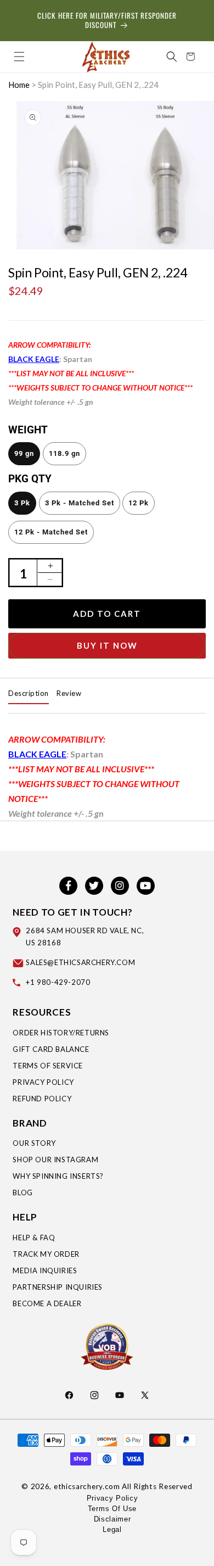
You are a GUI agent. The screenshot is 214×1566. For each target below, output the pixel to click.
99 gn (24, 453)
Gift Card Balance (51, 1049)
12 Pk (138, 503)
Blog (22, 1192)
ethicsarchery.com (87, 1486)
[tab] (28, 693)
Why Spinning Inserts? (58, 1176)
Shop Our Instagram (55, 1159)
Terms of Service (48, 1065)
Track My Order (46, 1254)
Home (19, 85)
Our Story (34, 1143)
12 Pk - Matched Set (51, 532)
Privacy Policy (43, 1082)
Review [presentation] (69, 693)
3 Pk (22, 503)
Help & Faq (34, 1237)
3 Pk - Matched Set (79, 503)
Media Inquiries (45, 1270)
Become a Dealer (47, 1303)
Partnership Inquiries (58, 1287)
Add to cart (107, 613)
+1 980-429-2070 (58, 982)
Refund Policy (42, 1098)
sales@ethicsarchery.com (80, 962)
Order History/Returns (61, 1032)
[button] (19, 56)
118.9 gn (64, 453)
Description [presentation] (28, 693)
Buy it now (107, 645)
